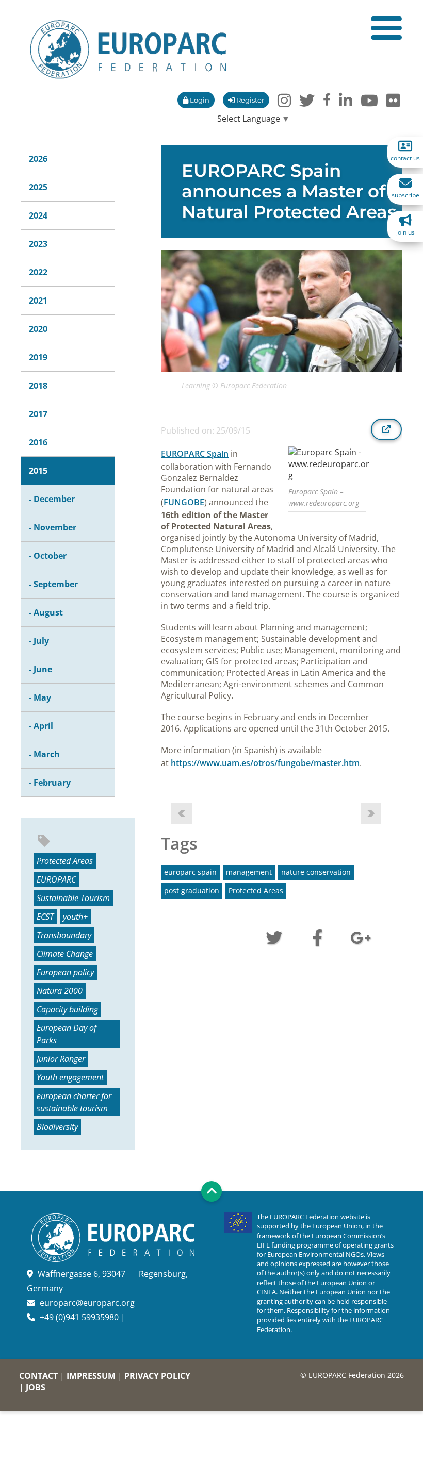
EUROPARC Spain (195, 453)
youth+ (75, 916)
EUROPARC (56, 879)
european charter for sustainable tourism (74, 1102)
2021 (38, 300)
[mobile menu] (386, 28)
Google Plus (361, 936)
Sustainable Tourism (73, 898)
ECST (45, 916)
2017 (38, 414)
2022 (38, 272)
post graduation (191, 890)
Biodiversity (57, 1127)
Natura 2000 (60, 990)
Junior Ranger (61, 1059)
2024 (38, 215)
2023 (38, 244)
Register (249, 100)
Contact (38, 1376)
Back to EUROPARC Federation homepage (128, 49)
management (249, 872)
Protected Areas (65, 861)
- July (39, 640)
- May (40, 697)
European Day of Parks (66, 1034)
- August (46, 612)
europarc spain (190, 872)
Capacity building (67, 1009)
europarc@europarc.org (87, 1302)
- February (50, 782)
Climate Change (65, 953)
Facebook (317, 936)
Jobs (35, 1387)
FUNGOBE (184, 502)
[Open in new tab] (386, 429)
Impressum (91, 1376)
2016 (38, 442)
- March (44, 754)
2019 (38, 357)
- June (40, 669)
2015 (38, 470)
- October (48, 555)
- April (41, 726)
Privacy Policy (157, 1376)
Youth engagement (70, 1077)
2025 (38, 187)
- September (53, 584)
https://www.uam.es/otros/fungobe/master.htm (265, 763)
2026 (38, 158)
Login (198, 100)
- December (52, 499)
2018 (38, 385)
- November (52, 527)
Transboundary (64, 935)
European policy (65, 972)
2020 (38, 329)
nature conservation (316, 872)
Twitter (274, 936)
